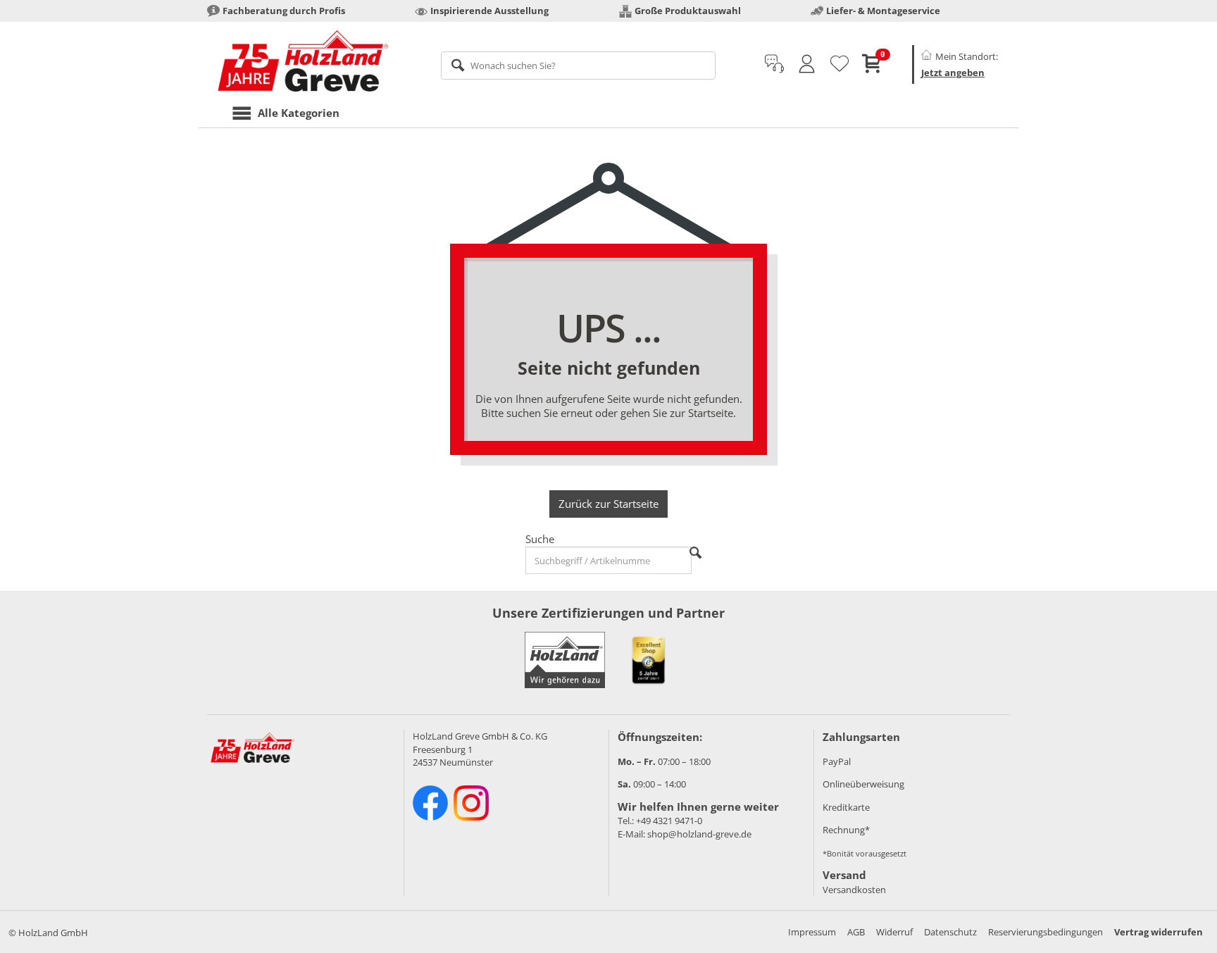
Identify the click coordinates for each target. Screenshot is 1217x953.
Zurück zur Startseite (608, 504)
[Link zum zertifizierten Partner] (649, 660)
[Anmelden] (807, 64)
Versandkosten (854, 889)
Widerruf (894, 932)
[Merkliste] (839, 64)
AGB (856, 932)
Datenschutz (950, 932)
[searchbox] (579, 65)
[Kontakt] (774, 64)
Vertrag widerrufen (1158, 932)
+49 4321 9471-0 (669, 820)
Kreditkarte (846, 807)
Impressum (812, 932)
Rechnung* (846, 829)
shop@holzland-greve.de (699, 834)
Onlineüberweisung (863, 784)
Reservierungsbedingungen (1045, 932)
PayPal (837, 761)
